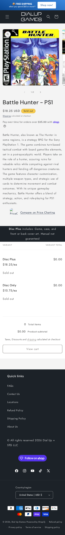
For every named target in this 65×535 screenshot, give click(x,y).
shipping (31, 339)
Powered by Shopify (36, 521)
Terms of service (33, 527)
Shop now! (46, 5)
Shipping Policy (16, 418)
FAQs (10, 386)
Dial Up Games (19, 521)
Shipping (7, 116)
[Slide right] (40, 92)
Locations (12, 402)
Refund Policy (15, 410)
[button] (7, 17)
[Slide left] (25, 92)
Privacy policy (15, 527)
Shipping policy (52, 527)
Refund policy (55, 521)
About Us (12, 426)
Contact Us (13, 394)
